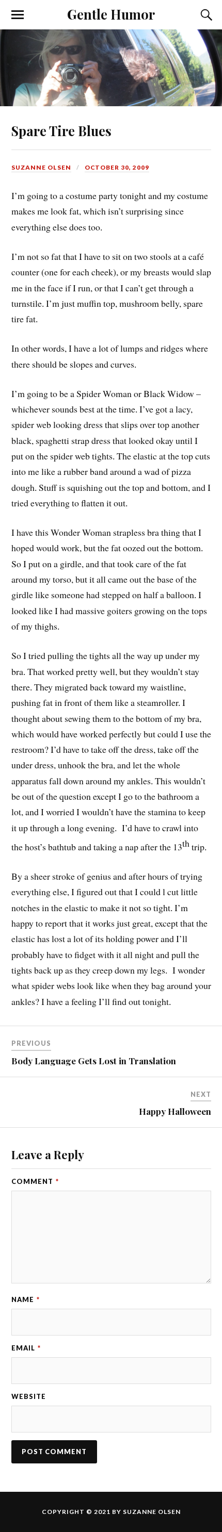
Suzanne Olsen (41, 167)
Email (26, 1348)
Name (25, 1299)
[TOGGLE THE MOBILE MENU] (17, 15)
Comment (35, 1181)
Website (28, 1396)
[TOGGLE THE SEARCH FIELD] (205, 15)
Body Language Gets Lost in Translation (93, 1060)
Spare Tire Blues (61, 130)
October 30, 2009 (117, 167)
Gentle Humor (111, 14)
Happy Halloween (175, 1111)
